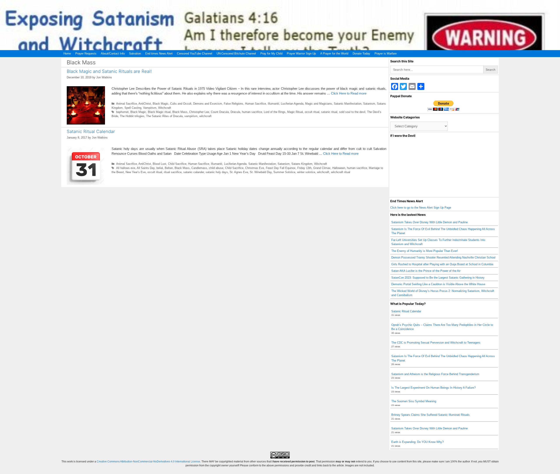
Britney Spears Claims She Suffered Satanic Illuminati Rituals (430, 414)
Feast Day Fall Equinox (281, 168)
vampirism (191, 116)
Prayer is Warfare (385, 53)
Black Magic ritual (159, 112)
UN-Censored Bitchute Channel (236, 53)
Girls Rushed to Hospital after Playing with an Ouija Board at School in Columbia (442, 264)
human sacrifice (252, 112)
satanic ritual (329, 112)
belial (159, 168)
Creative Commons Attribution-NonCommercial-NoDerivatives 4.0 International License (148, 461)
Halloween (338, 168)
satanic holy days (217, 172)
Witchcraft (164, 107)
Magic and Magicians (318, 103)
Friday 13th (304, 168)
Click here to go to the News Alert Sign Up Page (420, 207)
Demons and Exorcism (207, 103)
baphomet (122, 112)
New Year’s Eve (136, 172)
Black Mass (179, 112)
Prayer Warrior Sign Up (301, 53)
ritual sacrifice (173, 172)
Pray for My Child (271, 53)
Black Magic (160, 103)
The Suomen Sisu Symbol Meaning (413, 401)
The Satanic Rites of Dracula (164, 116)
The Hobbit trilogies (132, 116)
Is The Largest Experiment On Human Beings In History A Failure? (433, 387)
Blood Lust (159, 163)
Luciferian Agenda (292, 103)
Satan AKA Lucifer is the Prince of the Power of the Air (425, 270)
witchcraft (205, 116)
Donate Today (361, 53)
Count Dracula (220, 112)
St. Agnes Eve (239, 172)
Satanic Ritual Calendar (91, 131)
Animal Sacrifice (126, 103)
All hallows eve (125, 168)
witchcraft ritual (340, 172)
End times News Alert (159, 53)
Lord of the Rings (274, 112)
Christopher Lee (199, 112)
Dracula (235, 112)
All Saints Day (146, 168)
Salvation (135, 53)
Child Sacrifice (177, 163)
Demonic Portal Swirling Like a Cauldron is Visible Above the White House (438, 284)
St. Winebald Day (261, 172)
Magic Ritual (295, 112)
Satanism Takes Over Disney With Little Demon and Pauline (429, 222)
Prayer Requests (85, 53)
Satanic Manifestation (347, 103)
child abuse (216, 168)
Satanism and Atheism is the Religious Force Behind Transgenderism (435, 374)
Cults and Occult (180, 103)
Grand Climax (322, 168)
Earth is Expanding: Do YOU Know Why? (417, 442)
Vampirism (149, 107)
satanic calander (193, 172)
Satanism (369, 103)
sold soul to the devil (352, 112)
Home (67, 53)
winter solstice (306, 172)
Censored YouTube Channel (194, 53)
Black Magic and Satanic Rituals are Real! (109, 71)
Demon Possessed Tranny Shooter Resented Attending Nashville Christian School (443, 257)
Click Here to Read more (348, 93)
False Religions (233, 103)
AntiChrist (144, 103)
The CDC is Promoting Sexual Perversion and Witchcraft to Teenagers (435, 342)
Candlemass (199, 168)
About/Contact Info (113, 53)
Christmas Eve (254, 168)
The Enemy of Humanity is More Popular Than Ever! (424, 251)
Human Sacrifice (255, 103)
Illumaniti (273, 103)
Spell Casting (132, 107)
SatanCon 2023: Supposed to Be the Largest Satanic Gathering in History (438, 277)
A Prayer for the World (334, 53)
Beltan (169, 168)
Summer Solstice (284, 172)
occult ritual (312, 112)
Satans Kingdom (301, 163)
